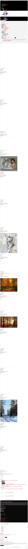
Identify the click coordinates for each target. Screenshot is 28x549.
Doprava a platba (3, 520)
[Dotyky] (8, 149)
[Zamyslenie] (8, 445)
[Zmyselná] (8, 226)
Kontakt (2, 6)
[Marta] (8, 98)
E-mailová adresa (2, 541)
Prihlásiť (6, 537)
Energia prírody (2, 293)
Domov (1, 17)
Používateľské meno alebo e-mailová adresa (5, 534)
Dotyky (1, 151)
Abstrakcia (5, 27)
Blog (2, 27)
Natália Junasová (5, 35)
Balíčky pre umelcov (5, 23)
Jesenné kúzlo (2, 329)
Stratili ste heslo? (2, 538)
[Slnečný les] (8, 309)
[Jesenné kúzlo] (8, 327)
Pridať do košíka (1, 104)
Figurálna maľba (6, 28)
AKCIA (3, 26)
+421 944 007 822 (4, 515)
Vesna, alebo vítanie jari (3, 132)
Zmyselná (1, 228)
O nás (2, 25)
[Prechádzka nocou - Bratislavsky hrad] (8, 270)
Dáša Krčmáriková (5, 33)
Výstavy (3, 26)
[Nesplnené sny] (8, 67)
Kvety (3, 24)
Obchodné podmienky (4, 5)
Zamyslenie (1, 447)
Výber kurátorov (3, 527)
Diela (2, 24)
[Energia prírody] (8, 291)
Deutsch (5, 10)
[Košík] (15, 35)
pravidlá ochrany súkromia (8, 544)
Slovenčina (7, 9)
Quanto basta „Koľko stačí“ (3, 471)
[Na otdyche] (8, 198)
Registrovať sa (2, 545)
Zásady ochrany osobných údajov (5, 4)
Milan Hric (4, 34)
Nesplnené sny (2, 69)
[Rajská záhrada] (8, 347)
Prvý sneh (1, 395)
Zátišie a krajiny (6, 29)
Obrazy (4, 25)
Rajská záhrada (2, 349)
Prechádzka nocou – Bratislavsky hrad (5, 273)
